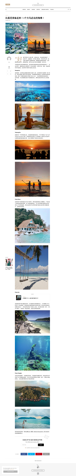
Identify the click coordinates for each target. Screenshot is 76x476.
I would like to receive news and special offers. (33, 447)
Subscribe (7, 4)
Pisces (9, 62)
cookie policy (12, 469)
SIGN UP (41, 444)
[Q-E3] (38, 4)
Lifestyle (6, 15)
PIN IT (33, 92)
